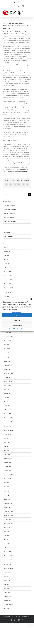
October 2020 (7, 519)
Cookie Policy (12, 329)
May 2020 (6, 535)
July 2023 (6, 389)
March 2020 (7, 543)
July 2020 (6, 531)
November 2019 (8, 560)
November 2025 (8, 280)
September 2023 (8, 381)
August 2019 (7, 572)
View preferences (17, 325)
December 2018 (8, 604)
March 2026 (7, 263)
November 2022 (8, 422)
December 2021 (8, 466)
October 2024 (7, 332)
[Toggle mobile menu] (30, 12)
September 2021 (8, 475)
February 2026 (8, 268)
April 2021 (6, 495)
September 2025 (8, 288)
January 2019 (7, 600)
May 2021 (6, 491)
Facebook (10, 171)
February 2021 (8, 503)
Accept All (17, 315)
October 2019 (7, 564)
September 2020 (8, 523)
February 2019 (8, 596)
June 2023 (7, 393)
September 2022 (8, 430)
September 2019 (8, 568)
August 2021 (7, 479)
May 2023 (6, 397)
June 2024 (7, 349)
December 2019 (8, 556)
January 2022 (7, 462)
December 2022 (8, 418)
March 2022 (7, 454)
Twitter (22, 169)
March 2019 (7, 592)
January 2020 (7, 552)
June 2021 (7, 487)
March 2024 (7, 361)
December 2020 (8, 511)
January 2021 (7, 507)
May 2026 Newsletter (9, 213)
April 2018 (6, 608)
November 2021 (8, 470)
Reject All (17, 320)
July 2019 (6, 576)
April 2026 (6, 259)
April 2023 (6, 401)
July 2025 (6, 296)
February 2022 (8, 458)
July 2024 (6, 345)
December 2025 (8, 276)
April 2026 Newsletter (10, 217)
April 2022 (6, 450)
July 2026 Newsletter (9, 205)
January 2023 (7, 414)
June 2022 (7, 442)
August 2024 (7, 341)
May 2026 (6, 255)
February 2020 (8, 548)
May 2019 (6, 584)
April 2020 (6, 539)
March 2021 (7, 499)
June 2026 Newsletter (10, 209)
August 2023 (7, 385)
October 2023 (7, 377)
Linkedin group (23, 171)
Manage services (16, 312)
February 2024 (8, 365)
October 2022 (7, 426)
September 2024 (8, 336)
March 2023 (7, 405)
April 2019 (6, 588)
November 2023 (8, 373)
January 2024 (7, 369)
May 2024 (6, 353)
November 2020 (8, 515)
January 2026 (7, 272)
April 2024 (6, 357)
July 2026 (6, 247)
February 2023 (8, 410)
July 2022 (6, 438)
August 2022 (7, 434)
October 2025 (7, 284)
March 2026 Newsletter (10, 221)
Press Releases (8, 236)
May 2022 (6, 446)
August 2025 (7, 292)
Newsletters (7, 232)
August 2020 (7, 527)
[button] (31, 299)
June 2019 (7, 580)
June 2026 (7, 251)
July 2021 (6, 483)
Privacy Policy (20, 329)
